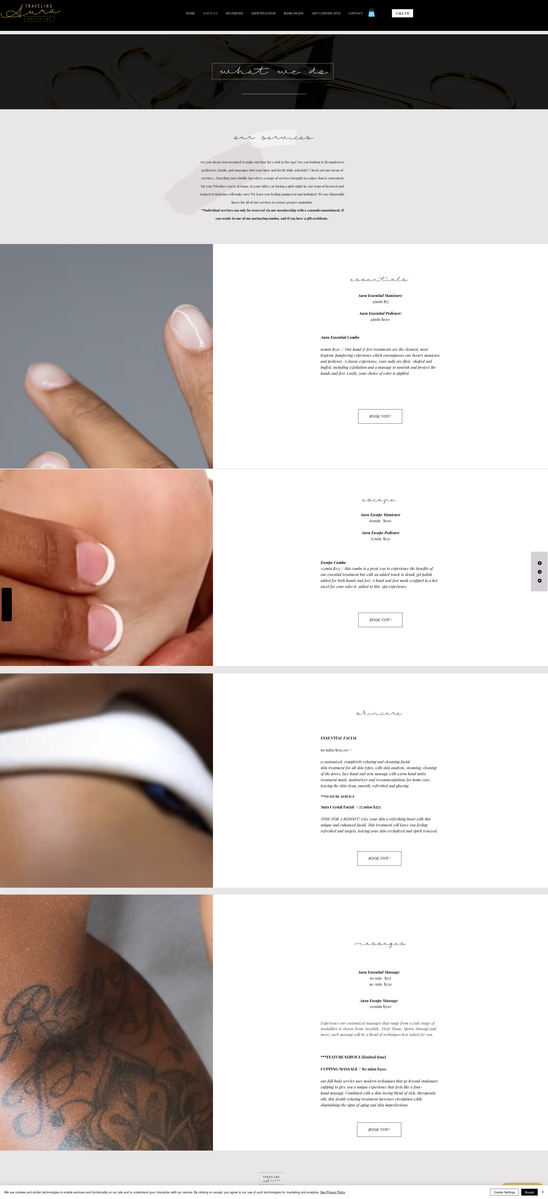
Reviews (6, 604)
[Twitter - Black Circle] (540, 581)
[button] (371, 13)
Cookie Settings (504, 1192)
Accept (529, 1192)
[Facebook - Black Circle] (540, 563)
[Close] (542, 1192)
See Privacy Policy (332, 1192)
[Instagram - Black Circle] (540, 572)
